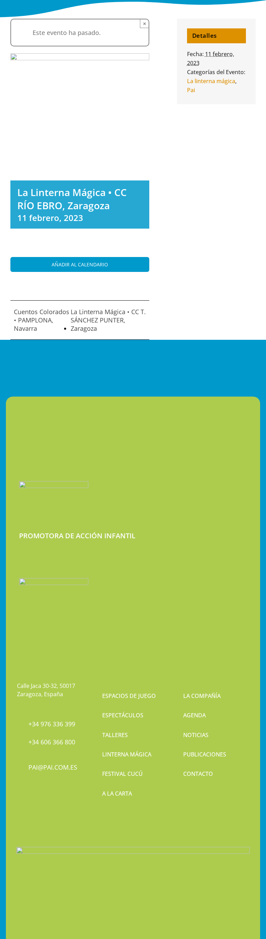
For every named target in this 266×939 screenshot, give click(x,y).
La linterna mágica (211, 81)
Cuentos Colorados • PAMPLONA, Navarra (41, 320)
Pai (191, 90)
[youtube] (43, 806)
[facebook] (19, 806)
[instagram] (31, 806)
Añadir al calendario (80, 264)
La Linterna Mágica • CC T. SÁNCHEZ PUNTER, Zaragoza (108, 320)
